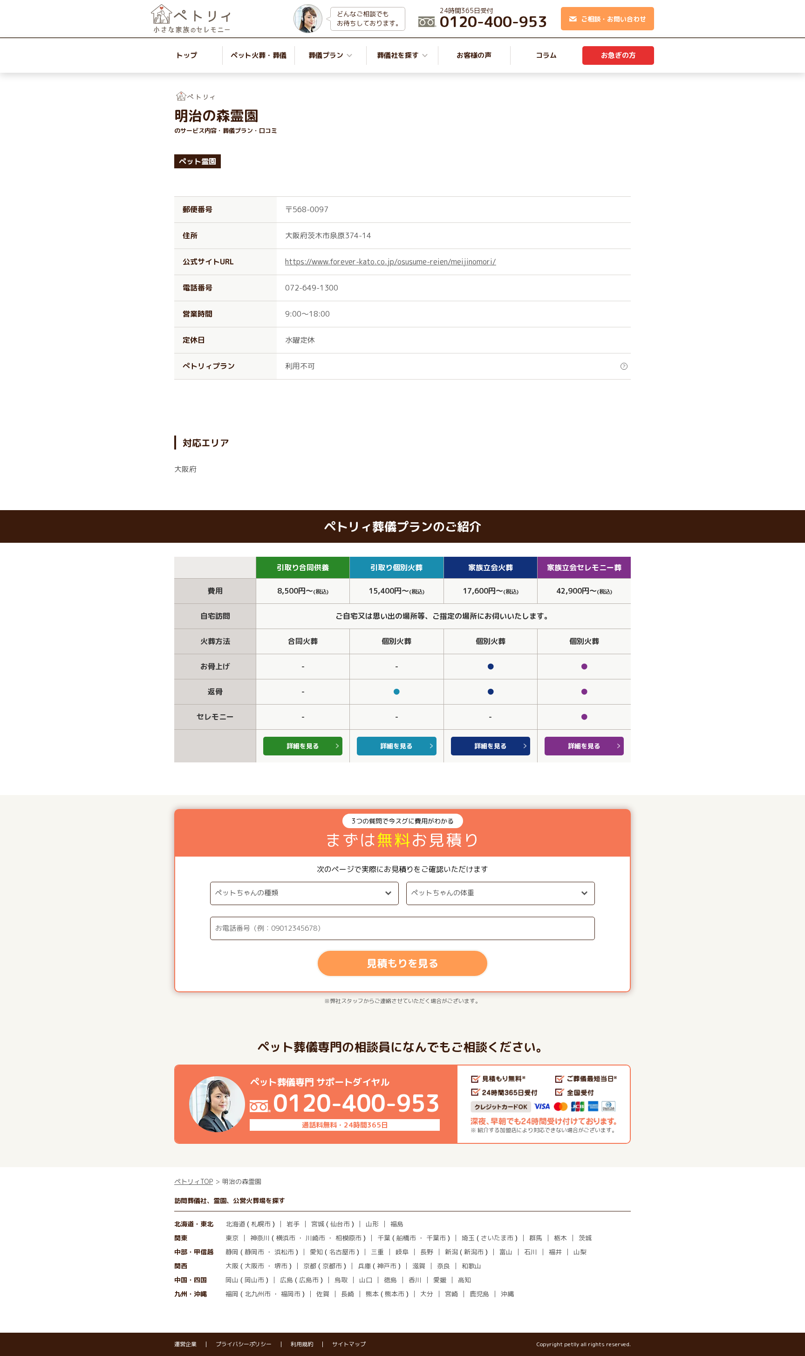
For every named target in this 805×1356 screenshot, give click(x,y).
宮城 (317, 1223)
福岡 (232, 1293)
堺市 (280, 1265)
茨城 (585, 1237)
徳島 (390, 1279)
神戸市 (386, 1265)
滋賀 (418, 1265)
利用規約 (302, 1344)
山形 (372, 1223)
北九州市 (258, 1293)
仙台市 (340, 1223)
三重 (377, 1251)
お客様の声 (474, 55)
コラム (546, 55)
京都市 (332, 1265)
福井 (555, 1251)
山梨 (580, 1251)
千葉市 (436, 1237)
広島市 (309, 1279)
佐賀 (322, 1293)
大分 (426, 1293)
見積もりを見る (402, 963)
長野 (426, 1251)
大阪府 (185, 469)
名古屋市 (342, 1251)
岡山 (232, 1279)
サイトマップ (349, 1344)
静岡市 (254, 1251)
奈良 (443, 1265)
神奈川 (260, 1237)
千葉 (383, 1237)
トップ (186, 55)
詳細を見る (303, 745)
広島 (286, 1279)
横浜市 (285, 1237)
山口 (365, 1279)
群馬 (535, 1237)
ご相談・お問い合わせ (613, 18)
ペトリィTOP (193, 1181)
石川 (530, 1251)
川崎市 (315, 1237)
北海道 (235, 1223)
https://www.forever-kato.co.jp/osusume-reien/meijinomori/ (390, 261)
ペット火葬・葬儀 (259, 55)
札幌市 (261, 1223)
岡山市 (254, 1279)
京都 (309, 1265)
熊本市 (394, 1293)
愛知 (316, 1251)
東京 (232, 1237)
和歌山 (471, 1265)
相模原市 (348, 1237)
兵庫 (364, 1265)
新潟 (451, 1251)
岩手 (293, 1223)
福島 (396, 1223)
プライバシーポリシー (244, 1344)
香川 (415, 1279)
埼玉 (468, 1237)
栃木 (560, 1237)
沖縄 (507, 1293)
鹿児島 (479, 1293)
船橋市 (406, 1237)
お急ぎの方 (618, 55)
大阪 (232, 1265)
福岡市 (290, 1293)
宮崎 (451, 1293)
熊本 (372, 1293)
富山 (505, 1251)
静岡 (232, 1251)
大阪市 (254, 1265)
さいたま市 (497, 1237)
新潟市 (474, 1251)
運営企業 (185, 1344)
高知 (464, 1279)
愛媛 (439, 1279)
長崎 (347, 1293)
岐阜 (402, 1251)
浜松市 (284, 1251)
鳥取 (341, 1279)
